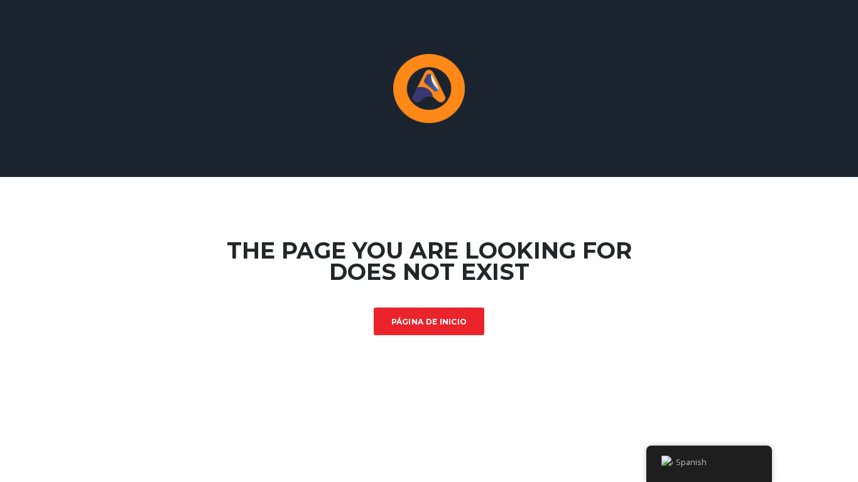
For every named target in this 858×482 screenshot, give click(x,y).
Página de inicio (429, 321)
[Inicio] (429, 88)
